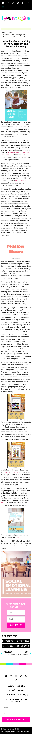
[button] (3, 7)
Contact (23, 694)
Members (10, 694)
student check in (11, 472)
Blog (12, 690)
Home (11, 686)
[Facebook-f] (8, 3)
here (2, 503)
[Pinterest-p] (18, 3)
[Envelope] (3, 3)
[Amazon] (22, 3)
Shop (21, 690)
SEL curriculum (20, 180)
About (21, 686)
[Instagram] (13, 3)
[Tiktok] (27, 3)
